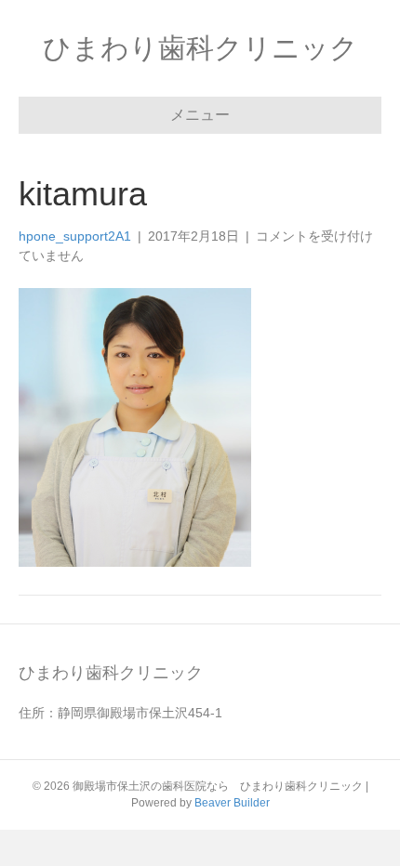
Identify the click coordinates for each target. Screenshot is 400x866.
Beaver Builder (232, 802)
